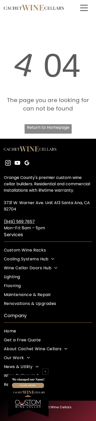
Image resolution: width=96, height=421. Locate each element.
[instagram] (8, 163)
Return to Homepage (48, 127)
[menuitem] (48, 250)
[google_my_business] (27, 163)
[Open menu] (84, 8)
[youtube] (17, 163)
